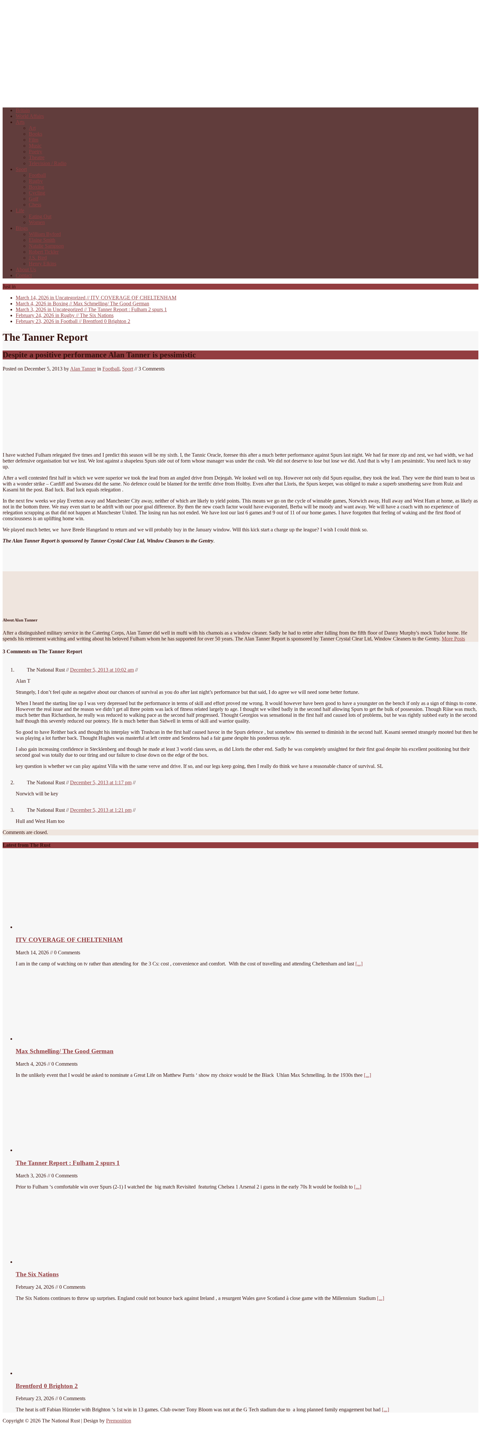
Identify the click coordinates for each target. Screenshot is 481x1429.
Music (35, 145)
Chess (35, 204)
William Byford (45, 234)
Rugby (36, 181)
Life (20, 210)
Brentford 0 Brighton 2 (73, 321)
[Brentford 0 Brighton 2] (65, 1373)
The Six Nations (65, 315)
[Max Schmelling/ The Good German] (53, 1038)
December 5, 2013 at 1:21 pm (101, 810)
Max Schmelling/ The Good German (82, 303)
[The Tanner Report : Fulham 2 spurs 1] (47, 1150)
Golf (33, 198)
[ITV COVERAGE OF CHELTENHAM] (65, 927)
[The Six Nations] (65, 1262)
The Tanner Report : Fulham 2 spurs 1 (91, 309)
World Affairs (30, 116)
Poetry (35, 151)
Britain (23, 110)
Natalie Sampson (46, 246)
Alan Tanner (83, 369)
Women (37, 222)
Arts (20, 122)
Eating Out (40, 216)
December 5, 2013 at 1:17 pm (101, 782)
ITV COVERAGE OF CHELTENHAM (96, 297)
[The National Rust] (101, 99)
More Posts (453, 638)
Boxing (36, 187)
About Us (26, 269)
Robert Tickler (44, 252)
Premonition (118, 1420)
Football (37, 175)
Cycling (37, 193)
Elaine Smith (42, 240)
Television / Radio (47, 163)
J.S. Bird (38, 257)
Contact (24, 275)
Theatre (37, 157)
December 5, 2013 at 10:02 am (102, 670)
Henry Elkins (42, 263)
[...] (359, 963)
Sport (21, 169)
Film (33, 140)
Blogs (22, 228)
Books (35, 134)
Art (32, 128)
